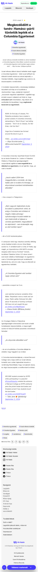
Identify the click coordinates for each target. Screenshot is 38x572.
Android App (7, 504)
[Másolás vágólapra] (27, 441)
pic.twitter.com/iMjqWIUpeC (15, 307)
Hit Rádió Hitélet (11, 452)
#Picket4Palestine (11, 381)
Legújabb (8, 8)
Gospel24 (6, 496)
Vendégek (29, 8)
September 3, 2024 (12, 312)
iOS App (6, 501)
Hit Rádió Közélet (12, 456)
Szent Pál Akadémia (19, 559)
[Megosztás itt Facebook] (16, 441)
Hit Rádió (9, 460)
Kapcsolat (6, 506)
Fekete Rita (10, 465)
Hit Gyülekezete (19, 553)
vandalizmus (16, 434)
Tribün (8, 473)
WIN (3, 408)
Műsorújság (7, 498)
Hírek (5, 438)
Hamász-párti (22, 430)
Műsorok (19, 8)
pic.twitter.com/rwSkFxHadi (20, 139)
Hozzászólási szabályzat (11, 528)
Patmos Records (19, 563)
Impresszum (7, 532)
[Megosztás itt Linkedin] (19, 441)
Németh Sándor (19, 556)
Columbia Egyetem (18, 54)
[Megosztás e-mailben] (23, 441)
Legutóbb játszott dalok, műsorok (14, 525)
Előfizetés (33, 3)
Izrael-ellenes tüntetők (18, 50)
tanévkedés (28, 434)
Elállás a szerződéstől (7, 510)
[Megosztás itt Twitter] (12, 441)
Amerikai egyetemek (19, 47)
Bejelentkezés (25, 3)
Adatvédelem (7, 535)
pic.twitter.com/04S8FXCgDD (15, 394)
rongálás (6, 434)
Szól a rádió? (7, 522)
